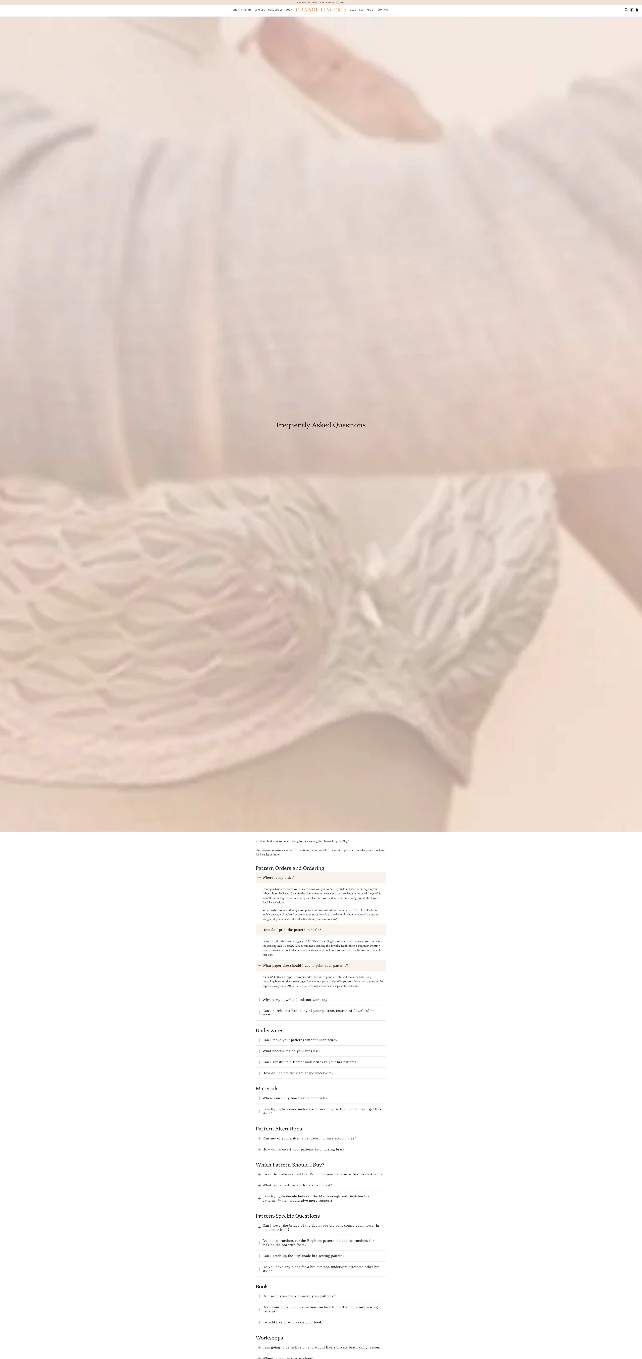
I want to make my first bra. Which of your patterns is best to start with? (322, 1174)
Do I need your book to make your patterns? (298, 1296)
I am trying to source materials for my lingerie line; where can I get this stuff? (321, 1111)
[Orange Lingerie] (321, 10)
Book (289, 9)
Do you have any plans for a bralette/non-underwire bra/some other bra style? (321, 1269)
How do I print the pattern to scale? (291, 930)
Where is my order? (278, 878)
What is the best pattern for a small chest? (297, 1185)
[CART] (637, 10)
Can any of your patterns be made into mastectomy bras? (309, 1138)
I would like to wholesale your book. (292, 1322)
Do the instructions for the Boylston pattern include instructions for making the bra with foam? (318, 1243)
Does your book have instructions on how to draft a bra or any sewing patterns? (320, 1309)
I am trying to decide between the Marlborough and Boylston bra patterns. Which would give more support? (315, 1198)
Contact (383, 9)
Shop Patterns (242, 9)
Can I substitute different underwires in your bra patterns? (310, 1062)
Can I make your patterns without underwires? (300, 1040)
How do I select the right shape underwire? (298, 1073)
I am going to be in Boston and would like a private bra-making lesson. (321, 1347)
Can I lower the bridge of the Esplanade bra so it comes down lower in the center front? (320, 1227)
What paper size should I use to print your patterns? (305, 965)
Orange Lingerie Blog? (336, 841)
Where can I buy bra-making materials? (295, 1098)
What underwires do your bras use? (291, 1051)
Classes (260, 9)
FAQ (361, 9)
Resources (275, 9)
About (370, 9)
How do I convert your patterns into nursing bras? (303, 1149)
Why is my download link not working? (295, 1000)
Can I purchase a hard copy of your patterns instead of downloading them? (318, 1013)
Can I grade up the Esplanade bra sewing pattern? (303, 1256)
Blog (353, 9)
